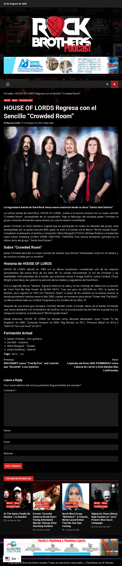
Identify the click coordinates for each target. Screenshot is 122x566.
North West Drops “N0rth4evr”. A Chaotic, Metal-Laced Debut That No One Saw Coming (75, 496)
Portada (8, 93)
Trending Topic (25, 100)
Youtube (114, 84)
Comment (10, 390)
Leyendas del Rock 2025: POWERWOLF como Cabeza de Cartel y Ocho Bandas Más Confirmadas (92, 365)
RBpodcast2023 (13, 123)
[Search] (107, 84)
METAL (7, 100)
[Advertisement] (61, 65)
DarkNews (92, 562)
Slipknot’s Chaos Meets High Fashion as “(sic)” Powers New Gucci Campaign (104, 496)
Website (8, 453)
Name (7, 430)
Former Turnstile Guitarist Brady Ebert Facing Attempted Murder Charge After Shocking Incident (46, 496)
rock (22, 354)
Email (7, 442)
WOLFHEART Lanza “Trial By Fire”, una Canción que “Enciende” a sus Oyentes (31, 363)
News (14, 100)
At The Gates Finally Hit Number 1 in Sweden (17, 496)
